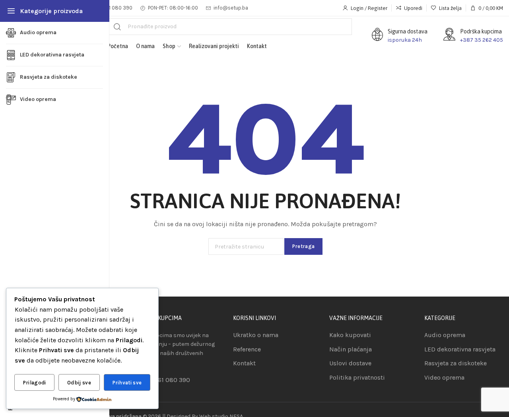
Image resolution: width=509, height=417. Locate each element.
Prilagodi (34, 383)
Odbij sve (79, 383)
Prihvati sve (127, 383)
